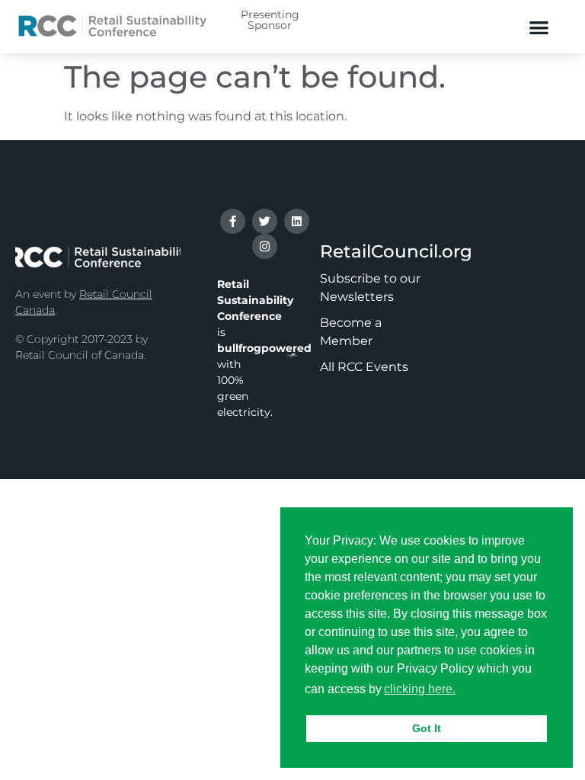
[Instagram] (264, 246)
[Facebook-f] (232, 221)
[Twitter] (264, 221)
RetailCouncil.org (396, 251)
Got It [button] (426, 728)
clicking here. (420, 688)
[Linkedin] (296, 221)
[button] (539, 27)
